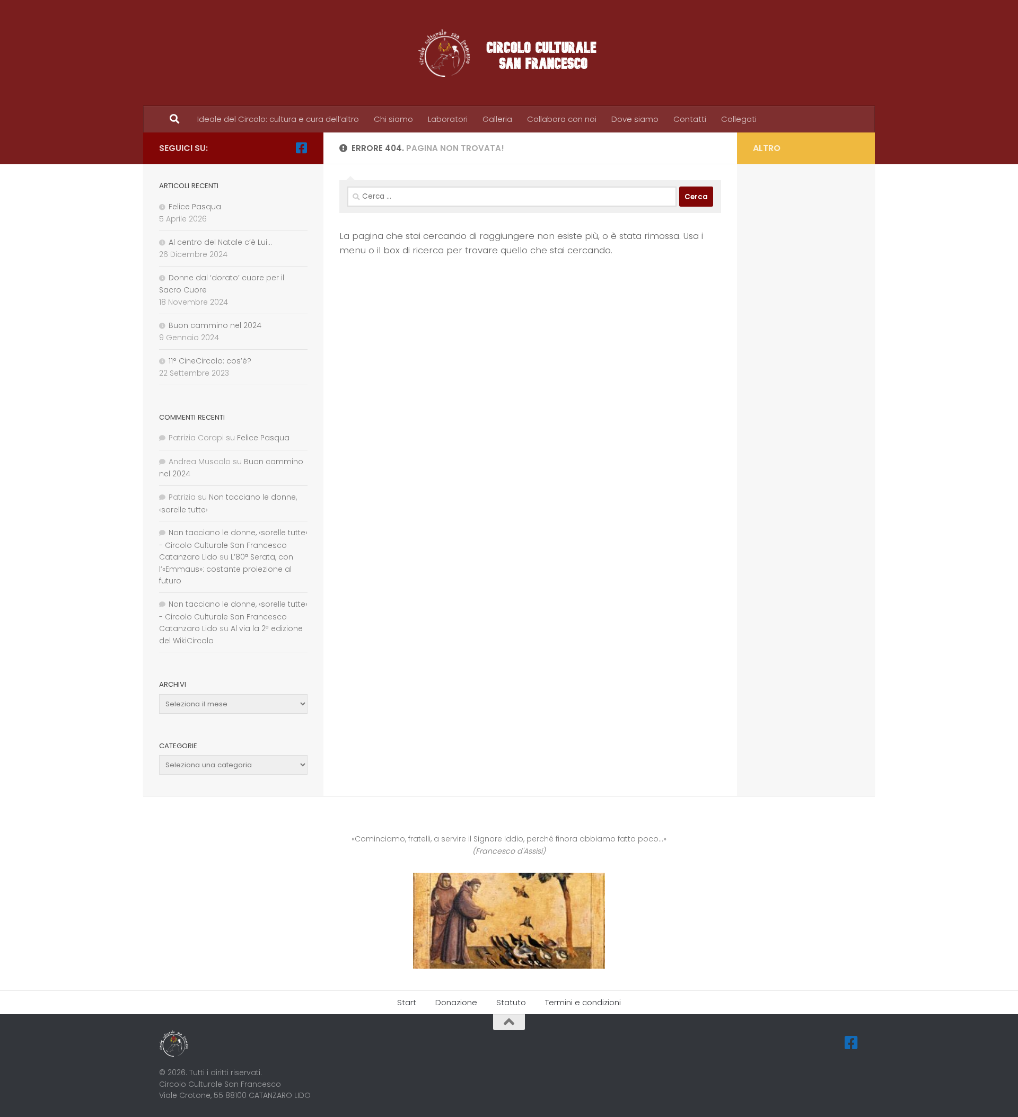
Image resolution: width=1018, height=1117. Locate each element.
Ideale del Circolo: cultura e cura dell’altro (278, 119)
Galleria (497, 119)
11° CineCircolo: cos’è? (210, 361)
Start (406, 1002)
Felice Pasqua (195, 206)
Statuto (511, 1002)
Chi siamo (393, 119)
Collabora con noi (561, 119)
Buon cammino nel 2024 (215, 325)
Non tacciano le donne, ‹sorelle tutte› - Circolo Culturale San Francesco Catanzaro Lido (233, 544)
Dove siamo (635, 119)
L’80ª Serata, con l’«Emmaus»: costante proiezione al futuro (226, 569)
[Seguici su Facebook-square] (301, 147)
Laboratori (448, 119)
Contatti (689, 119)
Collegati (739, 119)
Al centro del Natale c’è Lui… (220, 242)
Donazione (456, 1002)
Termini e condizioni (583, 1002)
